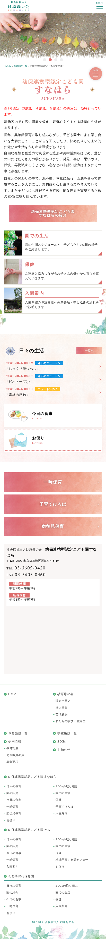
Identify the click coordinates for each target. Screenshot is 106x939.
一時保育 (12, 806)
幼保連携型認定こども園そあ (29, 829)
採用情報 (14, 741)
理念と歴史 (63, 700)
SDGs (61, 741)
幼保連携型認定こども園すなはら (34, 776)
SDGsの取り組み (67, 786)
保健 (58, 799)
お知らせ (63, 749)
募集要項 (12, 762)
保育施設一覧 (18, 733)
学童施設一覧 (67, 733)
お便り (10, 820)
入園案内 (61, 813)
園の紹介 (12, 793)
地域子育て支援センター (72, 859)
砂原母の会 (65, 694)
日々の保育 (13, 786)
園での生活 (63, 793)
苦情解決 (61, 714)
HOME (13, 694)
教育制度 (12, 748)
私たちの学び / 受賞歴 (70, 721)
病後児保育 (13, 813)
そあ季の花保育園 (21, 876)
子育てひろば (64, 806)
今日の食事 (13, 799)
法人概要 (61, 707)
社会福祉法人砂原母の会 (18, 6)
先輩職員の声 (15, 755)
